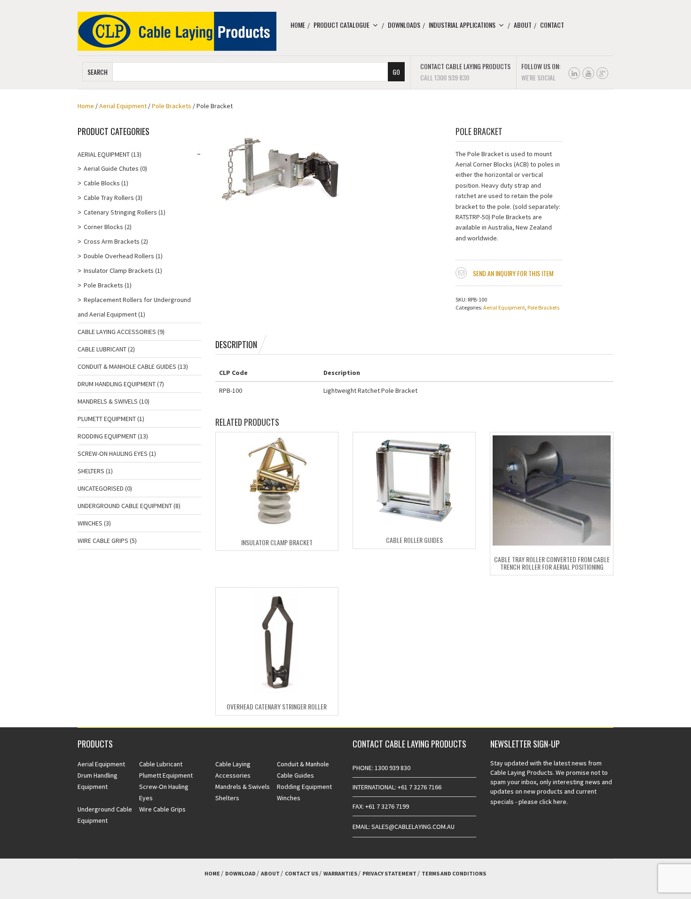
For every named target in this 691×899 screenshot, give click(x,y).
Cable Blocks (102, 183)
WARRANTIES (340, 873)
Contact (552, 25)
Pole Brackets (171, 106)
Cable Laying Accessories (117, 331)
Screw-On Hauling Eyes (113, 453)
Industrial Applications (462, 25)
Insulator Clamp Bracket (277, 542)
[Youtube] (588, 73)
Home (298, 25)
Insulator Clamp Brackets (119, 270)
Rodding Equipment (107, 436)
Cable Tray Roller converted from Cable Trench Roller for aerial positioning (552, 562)
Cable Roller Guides (414, 540)
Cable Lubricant (102, 349)
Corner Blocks (103, 227)
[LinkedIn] (574, 73)
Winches (90, 523)
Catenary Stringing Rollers (120, 212)
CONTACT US (301, 873)
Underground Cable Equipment (125, 505)
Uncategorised (101, 488)
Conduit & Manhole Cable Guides (127, 366)
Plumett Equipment (107, 418)
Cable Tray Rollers (109, 197)
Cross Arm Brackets (112, 241)
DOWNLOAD (240, 873)
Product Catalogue (341, 25)
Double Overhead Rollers (119, 256)
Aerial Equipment (123, 106)
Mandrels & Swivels (108, 401)
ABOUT (270, 873)
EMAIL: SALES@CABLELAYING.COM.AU (404, 826)
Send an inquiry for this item (513, 273)
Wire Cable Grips (103, 540)
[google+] (602, 73)
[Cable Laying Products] (177, 30)
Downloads (404, 25)
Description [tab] (236, 344)
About (523, 25)
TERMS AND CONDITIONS (454, 873)
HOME (212, 873)
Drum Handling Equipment (117, 384)
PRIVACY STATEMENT (389, 873)
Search (97, 72)
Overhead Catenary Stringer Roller (277, 706)
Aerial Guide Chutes (111, 168)
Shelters (91, 471)
